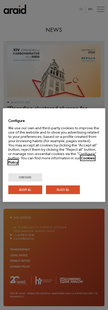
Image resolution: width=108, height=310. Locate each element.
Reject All (63, 189)
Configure (25, 177)
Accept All (25, 189)
